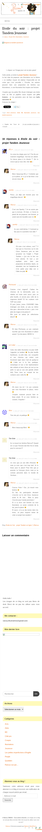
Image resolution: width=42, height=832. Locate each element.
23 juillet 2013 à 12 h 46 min (27, 483)
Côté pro (8, 736)
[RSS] (18, 5)
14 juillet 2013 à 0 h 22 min (26, 458)
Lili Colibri (12, 345)
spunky (11, 190)
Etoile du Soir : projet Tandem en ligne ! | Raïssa (22, 525)
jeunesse (33, 112)
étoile (18, 112)
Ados (7, 728)
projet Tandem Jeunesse (27, 75)
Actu (6, 724)
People (7, 757)
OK (35, 694)
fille (22, 112)
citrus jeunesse (11, 112)
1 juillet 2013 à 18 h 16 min (27, 382)
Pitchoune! (12, 285)
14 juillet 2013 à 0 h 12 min (26, 439)
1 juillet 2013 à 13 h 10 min (27, 205)
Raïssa (13, 169)
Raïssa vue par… (11, 765)
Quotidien (8, 761)
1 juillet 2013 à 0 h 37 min (23, 150)
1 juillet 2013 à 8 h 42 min (27, 285)
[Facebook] (11, 5)
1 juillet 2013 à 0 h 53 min (24, 190)
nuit (38, 112)
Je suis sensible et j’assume (31, 124)
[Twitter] (15, 5)
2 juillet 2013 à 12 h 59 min (23, 411)
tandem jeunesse (7, 115)
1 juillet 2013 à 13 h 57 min (29, 225)
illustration (27, 112)
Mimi (10, 410)
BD (6, 732)
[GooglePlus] (25, 4)
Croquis (8, 740)
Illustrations (19, 37)
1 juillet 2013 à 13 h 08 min (27, 169)
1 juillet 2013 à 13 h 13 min (27, 325)
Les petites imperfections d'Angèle (18, 753)
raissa (6, 37)
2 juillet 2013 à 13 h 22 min (27, 423)
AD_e (10, 149)
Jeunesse (26, 37)
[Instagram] (36, 4)
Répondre (36, 165)
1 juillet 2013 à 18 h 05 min (26, 345)
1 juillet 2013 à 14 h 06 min (26, 242)
